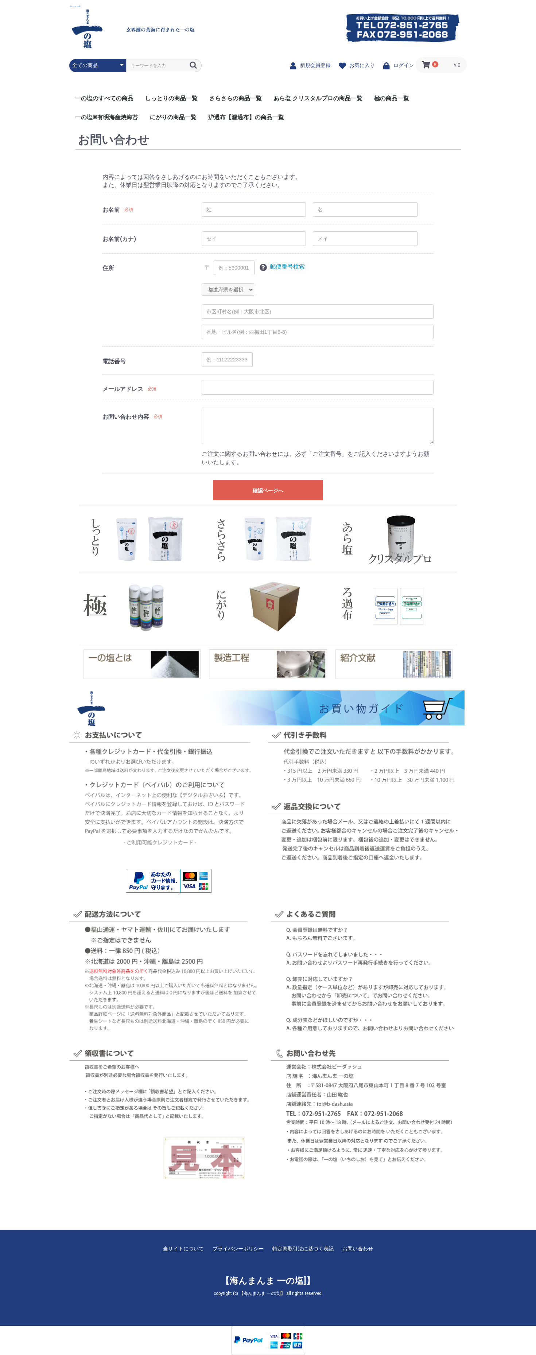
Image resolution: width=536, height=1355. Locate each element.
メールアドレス (122, 388)
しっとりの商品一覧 (171, 98)
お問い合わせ (357, 1249)
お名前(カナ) (119, 238)
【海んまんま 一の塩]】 (75, 6)
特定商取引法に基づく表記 (303, 1249)
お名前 (111, 209)
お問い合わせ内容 (125, 416)
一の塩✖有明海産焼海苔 (106, 117)
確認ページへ (268, 490)
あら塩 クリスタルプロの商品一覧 (317, 98)
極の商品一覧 (391, 98)
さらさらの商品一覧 (235, 98)
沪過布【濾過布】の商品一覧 (246, 117)
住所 (108, 268)
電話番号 (114, 361)
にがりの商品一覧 (173, 117)
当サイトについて (183, 1249)
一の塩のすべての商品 (104, 98)
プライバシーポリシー (238, 1249)
